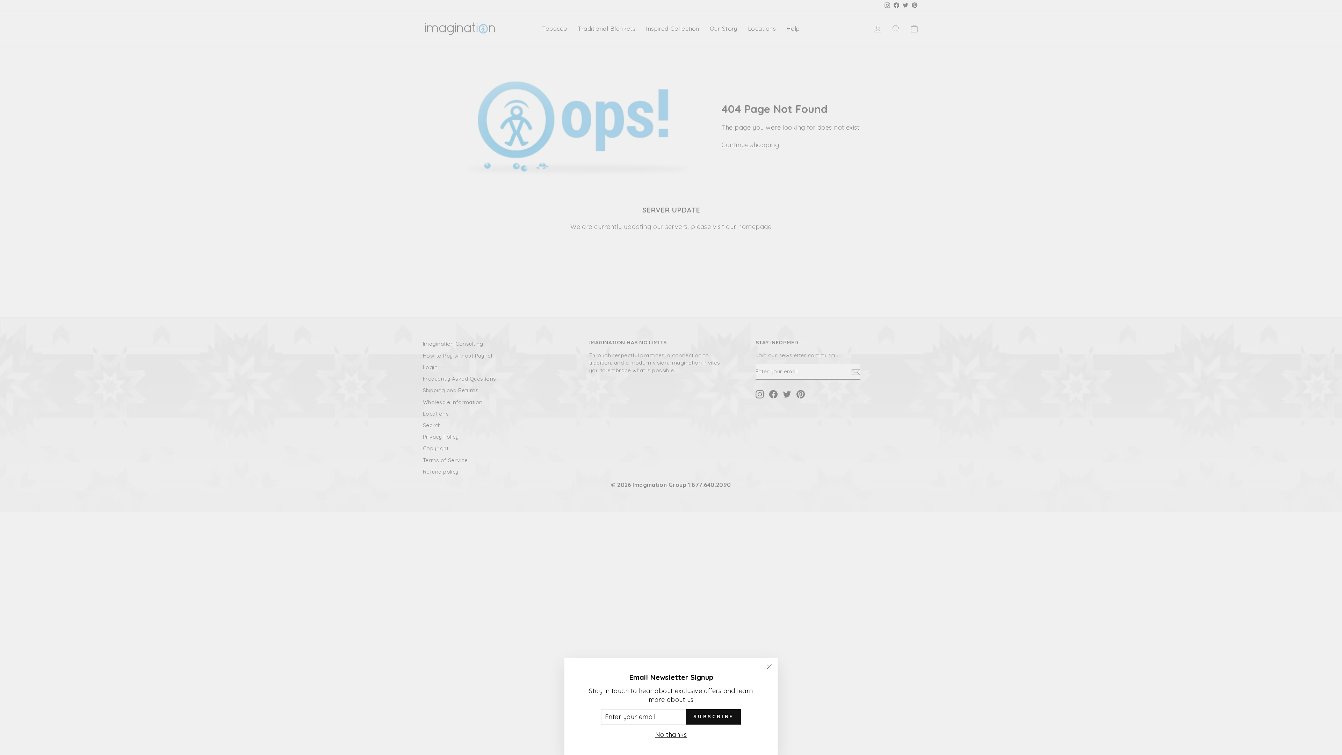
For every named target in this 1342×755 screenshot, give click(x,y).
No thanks (671, 735)
